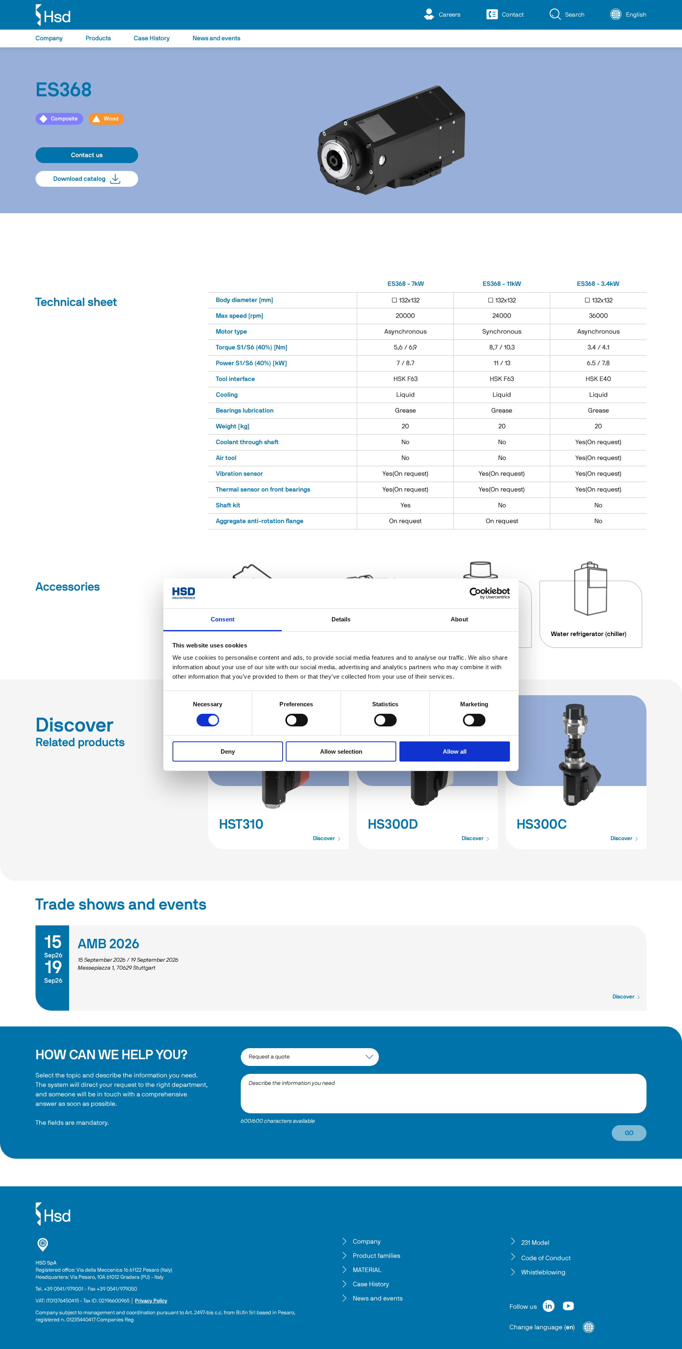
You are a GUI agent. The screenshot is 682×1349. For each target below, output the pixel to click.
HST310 (241, 824)
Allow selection (341, 751)
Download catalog (79, 179)
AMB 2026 (108, 944)
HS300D (393, 824)
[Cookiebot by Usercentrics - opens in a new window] (475, 593)
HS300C (542, 824)
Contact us (87, 155)
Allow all (455, 751)
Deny (228, 751)
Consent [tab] (222, 619)
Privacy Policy (151, 1301)
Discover (324, 838)
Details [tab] (341, 619)
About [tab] (459, 619)
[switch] (296, 720)
